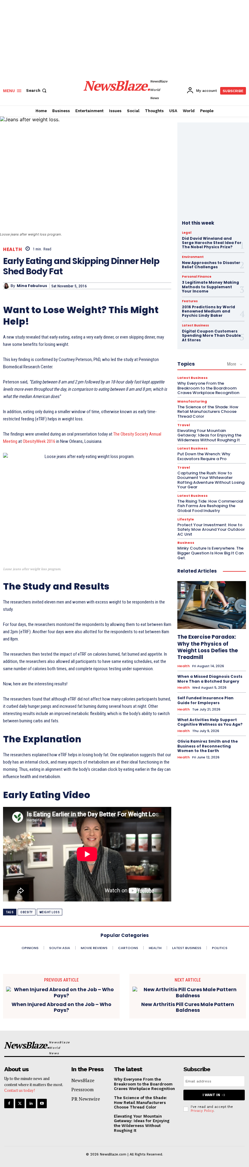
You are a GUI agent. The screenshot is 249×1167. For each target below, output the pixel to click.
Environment (193, 257)
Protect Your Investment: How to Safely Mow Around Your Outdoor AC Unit (211, 529)
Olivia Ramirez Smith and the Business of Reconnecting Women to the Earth (207, 746)
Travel (183, 425)
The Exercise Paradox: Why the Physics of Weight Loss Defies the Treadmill (207, 646)
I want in (211, 1095)
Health (12, 249)
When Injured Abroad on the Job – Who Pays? (61, 1007)
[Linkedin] (31, 1103)
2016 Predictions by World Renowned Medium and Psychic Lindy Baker (208, 311)
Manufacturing (192, 401)
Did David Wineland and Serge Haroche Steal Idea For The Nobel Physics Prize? (211, 243)
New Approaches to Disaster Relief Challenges (211, 264)
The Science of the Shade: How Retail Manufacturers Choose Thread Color (207, 411)
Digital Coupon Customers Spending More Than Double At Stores (211, 336)
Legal (186, 232)
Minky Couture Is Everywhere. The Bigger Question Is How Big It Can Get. (210, 552)
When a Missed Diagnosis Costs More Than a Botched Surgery (209, 679)
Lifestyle (185, 519)
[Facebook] (9, 1103)
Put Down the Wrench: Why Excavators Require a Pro (203, 456)
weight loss (49, 912)
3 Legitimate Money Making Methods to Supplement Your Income (210, 287)
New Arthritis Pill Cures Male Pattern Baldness (187, 1007)
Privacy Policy (202, 1111)
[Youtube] (42, 1103)
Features (190, 301)
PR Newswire (85, 1098)
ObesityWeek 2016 (39, 441)
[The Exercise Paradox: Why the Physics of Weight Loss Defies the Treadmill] (211, 605)
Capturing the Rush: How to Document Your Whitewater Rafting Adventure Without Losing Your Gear (210, 480)
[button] (37, 90)
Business (185, 542)
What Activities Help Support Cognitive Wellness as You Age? (210, 722)
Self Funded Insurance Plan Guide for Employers (205, 700)
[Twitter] (20, 1103)
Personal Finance (196, 276)
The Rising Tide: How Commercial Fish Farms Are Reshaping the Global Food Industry (210, 505)
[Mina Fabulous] (7, 286)
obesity (26, 912)
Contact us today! (19, 1090)
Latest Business (195, 325)
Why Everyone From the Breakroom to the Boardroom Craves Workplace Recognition (208, 388)
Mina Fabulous (32, 286)
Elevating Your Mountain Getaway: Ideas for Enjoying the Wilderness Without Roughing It (209, 435)
